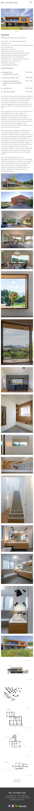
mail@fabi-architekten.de (17, 800)
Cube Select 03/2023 (9, 91)
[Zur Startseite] (9, 2)
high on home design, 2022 (11, 77)
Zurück (17, 781)
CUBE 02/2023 (7, 88)
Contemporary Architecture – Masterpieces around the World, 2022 (12, 83)
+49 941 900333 (11, 798)
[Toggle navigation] (30, 2)
